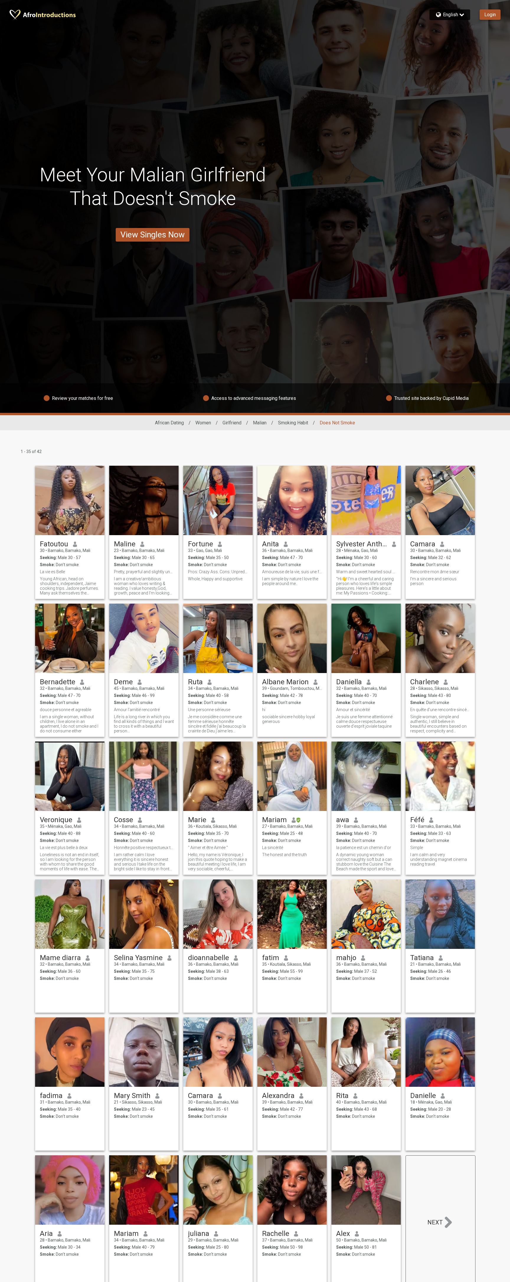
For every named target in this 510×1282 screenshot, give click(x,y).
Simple (416, 847)
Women (203, 423)
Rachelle (275, 1233)
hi (263, 709)
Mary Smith (132, 1096)
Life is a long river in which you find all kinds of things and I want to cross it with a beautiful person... (144, 723)
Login (490, 14)
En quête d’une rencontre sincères (440, 709)
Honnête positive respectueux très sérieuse (144, 847)
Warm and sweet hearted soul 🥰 (366, 571)
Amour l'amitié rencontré (137, 709)
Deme (123, 682)
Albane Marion (285, 682)
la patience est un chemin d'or (363, 847)
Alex (343, 1233)
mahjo (346, 958)
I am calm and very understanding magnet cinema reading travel (438, 859)
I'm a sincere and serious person (433, 581)
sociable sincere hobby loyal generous (288, 719)
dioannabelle (208, 958)
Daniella (349, 682)
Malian (260, 423)
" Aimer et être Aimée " (208, 847)
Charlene (424, 682)
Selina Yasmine (138, 958)
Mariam (274, 820)
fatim (270, 958)
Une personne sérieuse (209, 709)
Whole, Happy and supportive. (215, 578)
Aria (46, 1233)
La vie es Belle (52, 571)
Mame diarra (60, 958)
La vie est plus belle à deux (64, 847)
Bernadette (57, 682)
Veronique (56, 820)
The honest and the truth (284, 854)
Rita (342, 1096)
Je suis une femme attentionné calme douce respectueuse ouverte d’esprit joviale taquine (364, 721)
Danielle (423, 1096)
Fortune (200, 544)
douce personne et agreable (65, 709)
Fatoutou (54, 544)
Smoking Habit (293, 423)
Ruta (195, 682)
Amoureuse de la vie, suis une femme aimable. (292, 571)
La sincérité (272, 847)
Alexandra (278, 1096)
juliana (198, 1233)
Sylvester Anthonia (361, 544)
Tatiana (422, 958)
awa (342, 820)
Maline (124, 544)
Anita (270, 544)
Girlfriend (232, 423)
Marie (197, 820)
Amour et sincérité (353, 709)
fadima (51, 1096)
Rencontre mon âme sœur (434, 571)
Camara (422, 544)
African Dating (169, 423)
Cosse (123, 820)
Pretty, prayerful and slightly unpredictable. (144, 571)
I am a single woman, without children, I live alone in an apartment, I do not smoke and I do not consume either (69, 723)
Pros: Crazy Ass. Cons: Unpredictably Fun (218, 571)
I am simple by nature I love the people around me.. (290, 581)
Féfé (417, 820)
